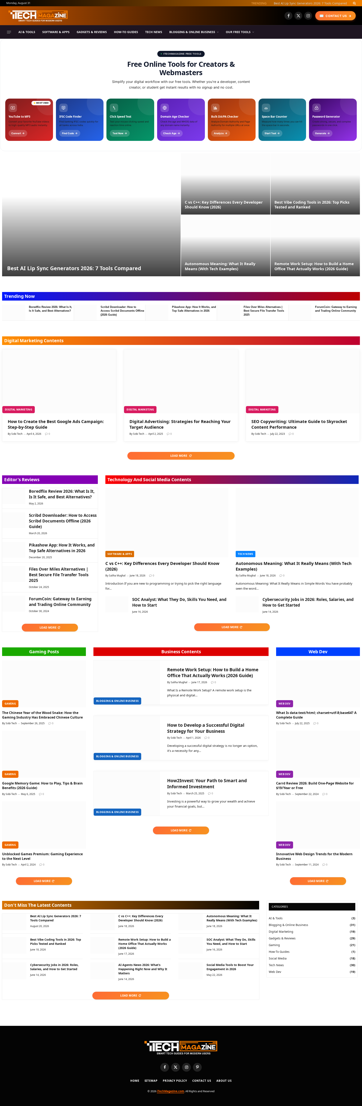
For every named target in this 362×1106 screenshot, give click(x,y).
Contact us (201, 1081)
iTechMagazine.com (170, 1091)
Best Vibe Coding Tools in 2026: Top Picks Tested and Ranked (311, 205)
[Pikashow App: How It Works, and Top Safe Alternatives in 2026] (156, 313)
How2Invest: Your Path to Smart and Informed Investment (207, 784)
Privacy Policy (175, 1081)
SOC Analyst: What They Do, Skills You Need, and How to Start (179, 602)
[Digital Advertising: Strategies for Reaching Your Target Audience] (181, 381)
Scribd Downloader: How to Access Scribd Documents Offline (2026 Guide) (122, 310)
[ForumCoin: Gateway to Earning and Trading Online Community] (299, 313)
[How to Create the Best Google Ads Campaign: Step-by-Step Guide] (59, 381)
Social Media (278, 958)
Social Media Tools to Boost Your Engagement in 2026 (230, 967)
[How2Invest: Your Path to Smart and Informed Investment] (127, 793)
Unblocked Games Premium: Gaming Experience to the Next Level (42, 856)
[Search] (354, 3)
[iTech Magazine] (38, 15)
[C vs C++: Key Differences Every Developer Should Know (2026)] (225, 184)
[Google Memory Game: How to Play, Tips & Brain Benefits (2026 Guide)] (44, 754)
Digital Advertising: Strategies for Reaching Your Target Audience (180, 424)
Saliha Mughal (117, 575)
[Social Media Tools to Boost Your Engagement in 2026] (190, 970)
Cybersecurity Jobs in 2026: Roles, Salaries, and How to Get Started (308, 602)
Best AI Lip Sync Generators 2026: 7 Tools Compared (310, 3)
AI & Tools (26, 32)
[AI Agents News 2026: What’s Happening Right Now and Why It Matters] (102, 970)
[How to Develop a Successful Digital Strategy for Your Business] (127, 738)
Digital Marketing (18, 409)
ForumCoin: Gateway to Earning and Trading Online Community (336, 309)
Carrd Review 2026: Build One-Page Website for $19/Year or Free (315, 785)
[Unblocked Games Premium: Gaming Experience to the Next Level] (44, 825)
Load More (179, 456)
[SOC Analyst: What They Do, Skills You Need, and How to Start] (116, 604)
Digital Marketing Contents (33, 340)
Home (134, 1081)
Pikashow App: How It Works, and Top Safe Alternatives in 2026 (194, 309)
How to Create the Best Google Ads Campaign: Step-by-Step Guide (56, 424)
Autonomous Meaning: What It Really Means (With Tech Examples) (220, 266)
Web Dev (318, 652)
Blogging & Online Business (192, 32)
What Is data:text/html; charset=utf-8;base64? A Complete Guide (316, 715)
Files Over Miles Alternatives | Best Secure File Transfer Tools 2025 (264, 310)
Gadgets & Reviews (92, 32)
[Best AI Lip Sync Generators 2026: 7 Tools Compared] (91, 214)
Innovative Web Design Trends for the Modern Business (314, 856)
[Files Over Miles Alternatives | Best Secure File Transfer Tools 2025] (228, 313)
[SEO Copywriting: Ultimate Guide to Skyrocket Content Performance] (303, 381)
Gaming (10, 703)
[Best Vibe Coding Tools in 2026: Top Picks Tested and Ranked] (315, 184)
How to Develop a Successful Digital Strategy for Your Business (205, 728)
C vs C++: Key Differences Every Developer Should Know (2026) (224, 205)
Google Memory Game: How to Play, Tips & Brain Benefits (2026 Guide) (42, 785)
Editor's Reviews (21, 479)
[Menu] (9, 32)
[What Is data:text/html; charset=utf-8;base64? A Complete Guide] (318, 683)
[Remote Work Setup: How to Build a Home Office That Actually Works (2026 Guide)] (315, 245)
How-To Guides (126, 32)
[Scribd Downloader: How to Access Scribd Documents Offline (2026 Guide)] (85, 313)
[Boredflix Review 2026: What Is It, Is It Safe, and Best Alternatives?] (13, 313)
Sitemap (151, 1081)
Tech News (153, 32)
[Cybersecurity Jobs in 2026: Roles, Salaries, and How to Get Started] (247, 604)
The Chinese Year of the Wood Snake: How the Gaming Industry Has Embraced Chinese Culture (42, 715)
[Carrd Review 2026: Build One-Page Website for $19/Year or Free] (318, 754)
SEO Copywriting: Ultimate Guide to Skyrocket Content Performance (299, 424)
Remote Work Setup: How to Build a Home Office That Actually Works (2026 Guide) (314, 266)
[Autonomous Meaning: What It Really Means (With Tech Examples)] (225, 245)
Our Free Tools (238, 32)
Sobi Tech (16, 434)
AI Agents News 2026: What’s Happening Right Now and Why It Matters (142, 969)
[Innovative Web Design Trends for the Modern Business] (318, 825)
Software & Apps (56, 32)
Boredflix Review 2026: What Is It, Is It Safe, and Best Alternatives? (50, 309)
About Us (224, 1081)
